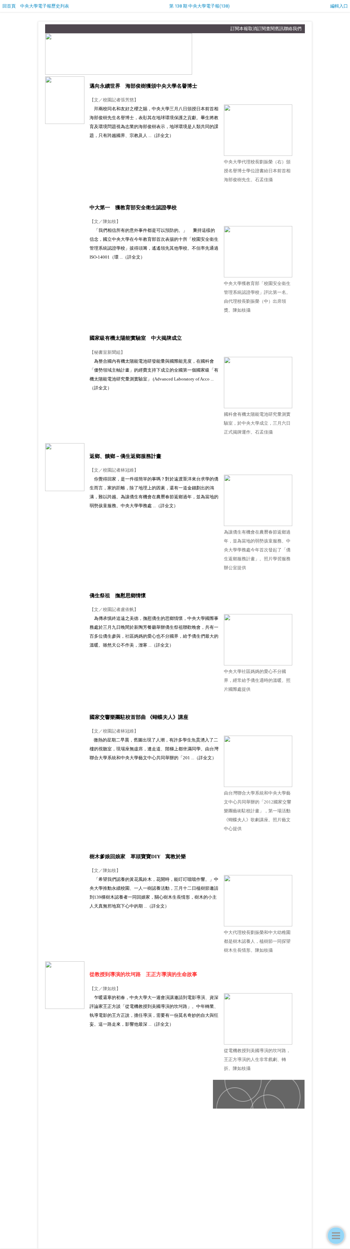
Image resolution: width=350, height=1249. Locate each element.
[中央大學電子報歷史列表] (336, 1235)
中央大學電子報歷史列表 (44, 6)
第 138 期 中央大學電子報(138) (199, 6)
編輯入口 (339, 6)
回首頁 (9, 6)
